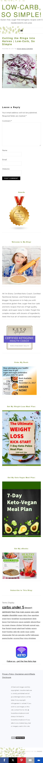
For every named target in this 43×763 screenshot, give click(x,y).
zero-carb (35, 612)
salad (19, 628)
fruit (9, 622)
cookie (32, 632)
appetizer (35, 615)
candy (22, 632)
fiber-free (15, 612)
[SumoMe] (38, 760)
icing (26, 638)
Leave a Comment (27, 48)
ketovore (14, 622)
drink (34, 619)
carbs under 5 (13, 607)
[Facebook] (4, 760)
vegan (20, 615)
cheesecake (6, 635)
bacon (4, 622)
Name (4, 150)
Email (4, 159)
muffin (27, 635)
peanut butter (7, 638)
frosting (10, 632)
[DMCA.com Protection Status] (18, 738)
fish (13, 635)
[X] (13, 760)
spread (32, 625)
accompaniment (26, 619)
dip (18, 632)
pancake (21, 635)
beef (23, 628)
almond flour (35, 622)
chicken (19, 625)
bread (14, 628)
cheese (13, 625)
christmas (32, 638)
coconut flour (18, 638)
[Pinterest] (21, 760)
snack (4, 619)
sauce (21, 622)
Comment (7, 121)
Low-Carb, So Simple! (21, 10)
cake (15, 632)
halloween (35, 635)
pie (16, 635)
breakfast (15, 619)
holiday (28, 628)
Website (6, 169)
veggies (5, 615)
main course (25, 612)
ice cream (6, 625)
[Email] (30, 760)
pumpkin (27, 622)
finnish (8, 628)
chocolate (13, 615)
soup (27, 632)
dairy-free (27, 615)
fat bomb (26, 625)
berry (9, 619)
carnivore (6, 612)
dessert (28, 607)
